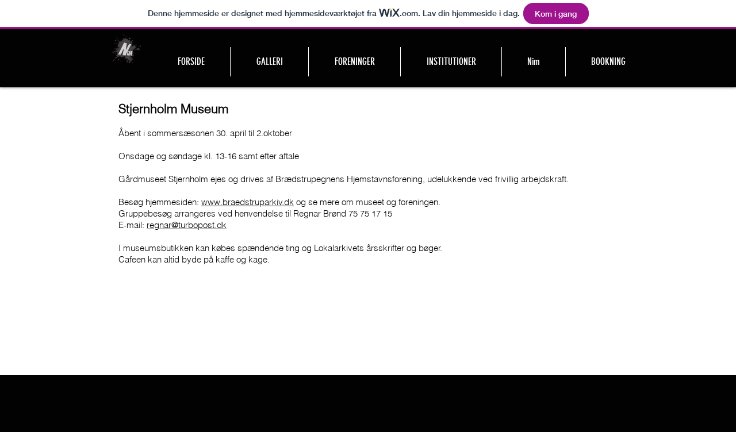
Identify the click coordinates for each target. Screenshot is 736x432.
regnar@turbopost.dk (187, 224)
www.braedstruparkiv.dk (247, 201)
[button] (354, 61)
